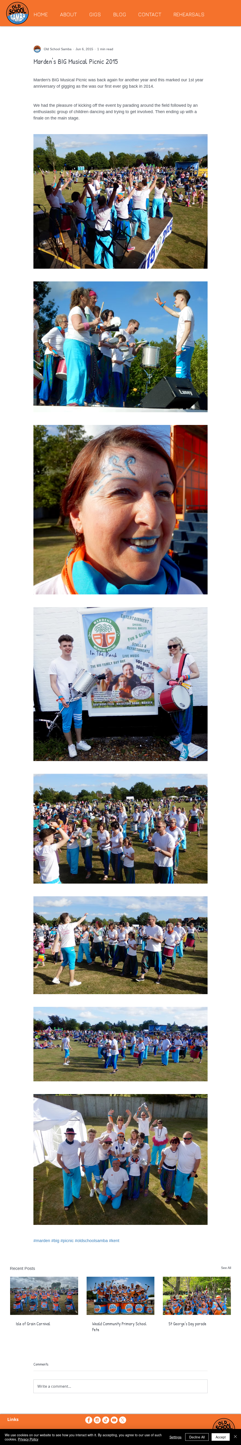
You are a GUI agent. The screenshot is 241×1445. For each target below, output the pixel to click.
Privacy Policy (28, 1439)
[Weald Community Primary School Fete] (121, 1296)
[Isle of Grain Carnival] (44, 1296)
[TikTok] (105, 1420)
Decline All (197, 1437)
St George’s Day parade (187, 1324)
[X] (122, 1420)
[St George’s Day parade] (197, 1296)
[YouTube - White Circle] (114, 1420)
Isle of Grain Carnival (33, 1324)
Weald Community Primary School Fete (119, 1327)
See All (226, 1268)
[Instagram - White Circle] (97, 1420)
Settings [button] (175, 1437)
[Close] (235, 1437)
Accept (221, 1437)
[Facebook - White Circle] (88, 1420)
